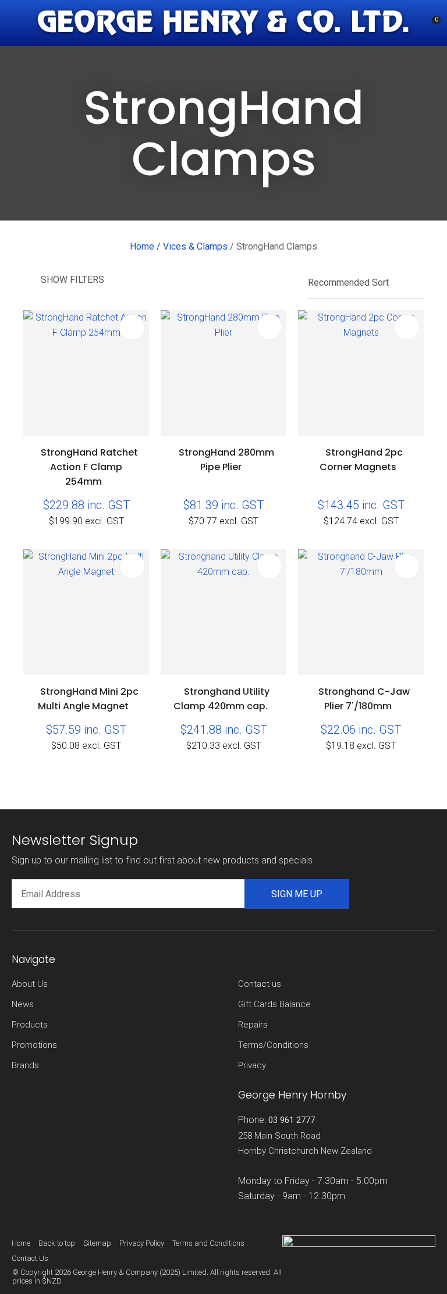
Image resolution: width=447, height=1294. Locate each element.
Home (142, 246)
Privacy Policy (141, 1243)
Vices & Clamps (195, 246)
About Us (30, 984)
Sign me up (296, 894)
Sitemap (97, 1243)
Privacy (252, 1065)
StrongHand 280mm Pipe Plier (226, 460)
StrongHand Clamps (276, 246)
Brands (25, 1065)
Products (30, 1024)
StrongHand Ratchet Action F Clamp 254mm (89, 467)
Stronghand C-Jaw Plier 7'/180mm (364, 699)
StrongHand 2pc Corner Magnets (361, 460)
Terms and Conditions (208, 1243)
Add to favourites (132, 327)
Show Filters (72, 279)
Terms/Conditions (273, 1045)
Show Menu (19, 23)
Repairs (253, 1024)
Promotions (34, 1045)
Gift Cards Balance (274, 1004)
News (23, 1004)
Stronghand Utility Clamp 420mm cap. (221, 699)
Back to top (56, 1243)
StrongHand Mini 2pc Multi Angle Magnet (88, 699)
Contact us (259, 984)
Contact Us (30, 1258)
